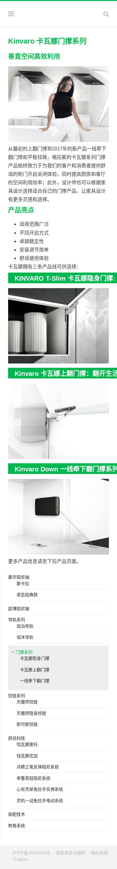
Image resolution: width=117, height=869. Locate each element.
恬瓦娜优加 (27, 755)
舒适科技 (16, 738)
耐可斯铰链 (27, 724)
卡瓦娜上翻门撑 (34, 669)
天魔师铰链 (27, 701)
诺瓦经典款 (27, 594)
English (21, 859)
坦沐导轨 (25, 637)
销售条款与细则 (70, 852)
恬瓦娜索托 (27, 744)
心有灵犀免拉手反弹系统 (40, 789)
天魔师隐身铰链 (31, 713)
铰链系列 (16, 695)
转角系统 (16, 825)
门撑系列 (24, 652)
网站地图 (99, 852)
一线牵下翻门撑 (34, 680)
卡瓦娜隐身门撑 (34, 658)
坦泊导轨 (25, 626)
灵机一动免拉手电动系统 (40, 800)
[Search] (106, 14)
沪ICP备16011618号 (31, 852)
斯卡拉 (23, 583)
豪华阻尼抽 (18, 577)
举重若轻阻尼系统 (33, 778)
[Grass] (58, 13)
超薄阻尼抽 (18, 608)
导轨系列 (16, 619)
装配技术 (16, 814)
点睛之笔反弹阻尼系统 (38, 766)
